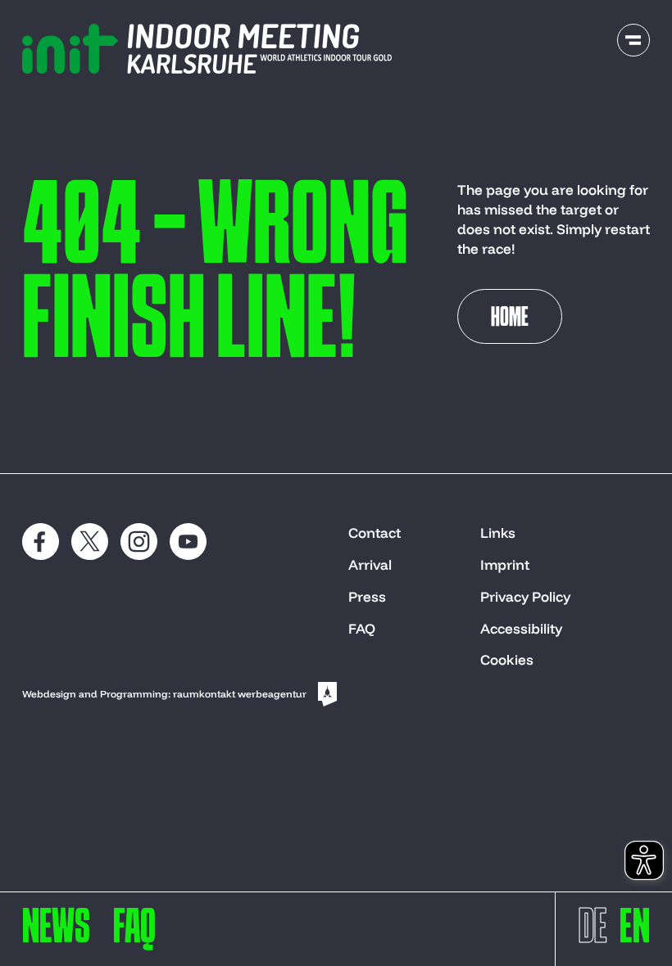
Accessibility (521, 628)
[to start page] (207, 49)
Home (510, 318)
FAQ (361, 628)
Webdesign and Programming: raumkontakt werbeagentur (164, 694)
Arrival (370, 564)
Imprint (504, 564)
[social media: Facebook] (40, 541)
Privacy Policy (525, 596)
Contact (374, 532)
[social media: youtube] (188, 541)
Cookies (507, 659)
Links (497, 532)
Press (367, 596)
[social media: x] (89, 541)
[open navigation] (633, 40)
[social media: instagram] (138, 541)
